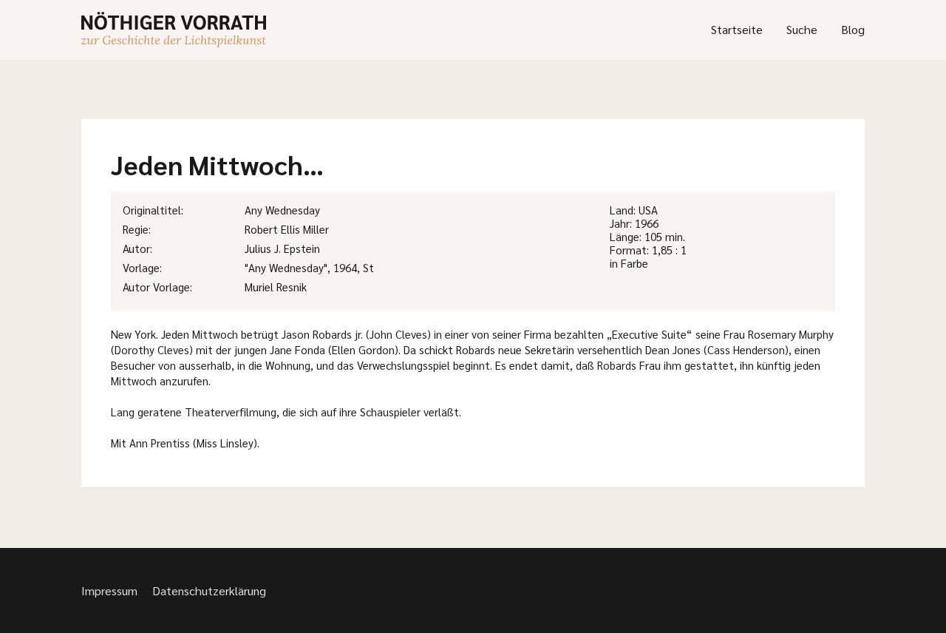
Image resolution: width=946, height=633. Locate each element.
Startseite (737, 29)
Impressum (109, 590)
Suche (801, 29)
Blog (853, 29)
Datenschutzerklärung (209, 590)
